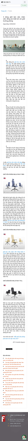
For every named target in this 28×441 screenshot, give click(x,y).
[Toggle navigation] (25, 2)
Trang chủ (3, 11)
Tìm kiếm (24, 5)
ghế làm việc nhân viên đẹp (14, 162)
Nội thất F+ (7, 2)
